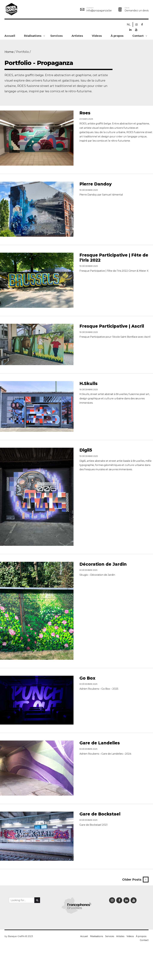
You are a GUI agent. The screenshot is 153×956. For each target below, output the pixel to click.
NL (128, 24)
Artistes (77, 35)
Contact (138, 35)
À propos (117, 35)
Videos (97, 35)
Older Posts (131, 879)
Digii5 (85, 450)
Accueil (9, 35)
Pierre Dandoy (95, 184)
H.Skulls (88, 383)
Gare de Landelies (99, 742)
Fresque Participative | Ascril (111, 326)
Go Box (87, 678)
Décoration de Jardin (103, 564)
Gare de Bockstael (99, 814)
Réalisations (32, 35)
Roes (84, 112)
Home (9, 52)
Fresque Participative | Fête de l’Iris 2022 (113, 258)
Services (56, 35)
